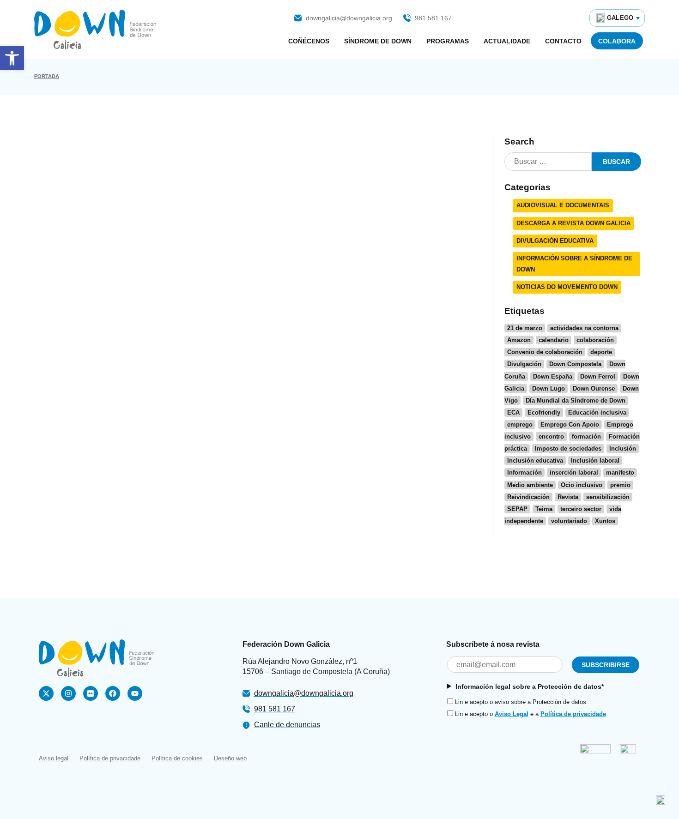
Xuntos (605, 521)
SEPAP (517, 509)
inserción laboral (574, 472)
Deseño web (230, 758)
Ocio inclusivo (581, 485)
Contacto (563, 41)
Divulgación (524, 364)
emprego (520, 424)
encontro (551, 436)
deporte (601, 352)
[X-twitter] (46, 693)
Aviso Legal (511, 714)
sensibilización (608, 497)
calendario (554, 340)
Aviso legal (53, 758)
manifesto (620, 472)
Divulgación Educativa (555, 240)
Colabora (617, 41)
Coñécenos (308, 41)
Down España (552, 376)
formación (586, 436)
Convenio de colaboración (544, 352)
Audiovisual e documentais (562, 205)
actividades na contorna (584, 328)
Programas (447, 41)
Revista (568, 497)
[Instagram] (68, 693)
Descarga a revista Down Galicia (573, 223)
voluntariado (569, 521)
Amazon (519, 340)
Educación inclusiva (597, 412)
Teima (543, 509)
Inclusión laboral (595, 460)
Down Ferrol (597, 376)
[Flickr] (90, 693)
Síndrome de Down (378, 41)
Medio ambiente (530, 485)
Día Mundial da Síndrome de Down (575, 400)
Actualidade (507, 41)
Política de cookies (177, 758)
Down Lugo (548, 388)
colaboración (595, 340)
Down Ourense (594, 388)
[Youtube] (134, 693)
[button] (12, 58)
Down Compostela (575, 364)
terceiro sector (580, 509)
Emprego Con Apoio (569, 424)
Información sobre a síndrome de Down (574, 264)
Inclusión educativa (535, 460)
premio (620, 485)
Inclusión (622, 448)
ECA (513, 412)
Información (524, 472)
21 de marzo (524, 328)
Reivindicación (528, 497)
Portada (46, 76)
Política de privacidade (573, 714)
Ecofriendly (543, 412)
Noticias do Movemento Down (567, 286)
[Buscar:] (547, 161)
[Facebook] (112, 693)
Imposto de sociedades (568, 448)
